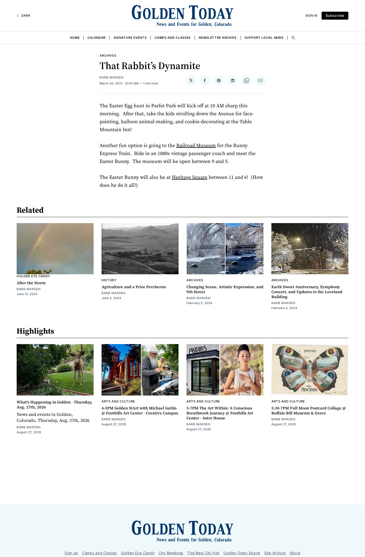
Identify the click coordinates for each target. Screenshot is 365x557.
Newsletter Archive (218, 38)
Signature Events (129, 38)
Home (75, 38)
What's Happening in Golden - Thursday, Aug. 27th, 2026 (54, 404)
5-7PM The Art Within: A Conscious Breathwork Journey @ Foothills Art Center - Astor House (219, 413)
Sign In (311, 15)
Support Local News (264, 38)
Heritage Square (189, 177)
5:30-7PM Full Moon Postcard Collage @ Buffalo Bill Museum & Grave (308, 410)
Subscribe (335, 15)
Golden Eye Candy (33, 276)
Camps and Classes (172, 38)
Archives (108, 55)
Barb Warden (112, 77)
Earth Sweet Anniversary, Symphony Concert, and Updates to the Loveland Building (306, 291)
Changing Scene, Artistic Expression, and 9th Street (224, 289)
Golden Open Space (241, 553)
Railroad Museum (196, 145)
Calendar (96, 38)
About (295, 553)
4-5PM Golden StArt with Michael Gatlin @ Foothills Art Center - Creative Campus (140, 410)
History (109, 280)
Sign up (71, 553)
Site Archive (275, 553)
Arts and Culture (118, 401)
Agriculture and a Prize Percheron (134, 286)
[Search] (293, 38)
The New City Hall (203, 553)
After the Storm (31, 282)
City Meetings (171, 553)
